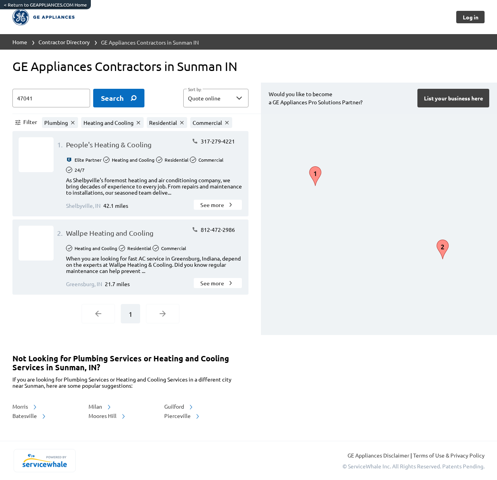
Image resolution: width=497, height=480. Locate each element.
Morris (20, 406)
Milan (96, 406)
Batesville (25, 415)
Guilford (174, 406)
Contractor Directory (64, 41)
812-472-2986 (217, 229)
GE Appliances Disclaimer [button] (379, 455)
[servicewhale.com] (44, 460)
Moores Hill (103, 415)
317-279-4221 (217, 141)
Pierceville (178, 415)
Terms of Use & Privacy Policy (449, 455)
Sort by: (195, 89)
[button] (215, 98)
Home (19, 41)
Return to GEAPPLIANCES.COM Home (45, 5)
